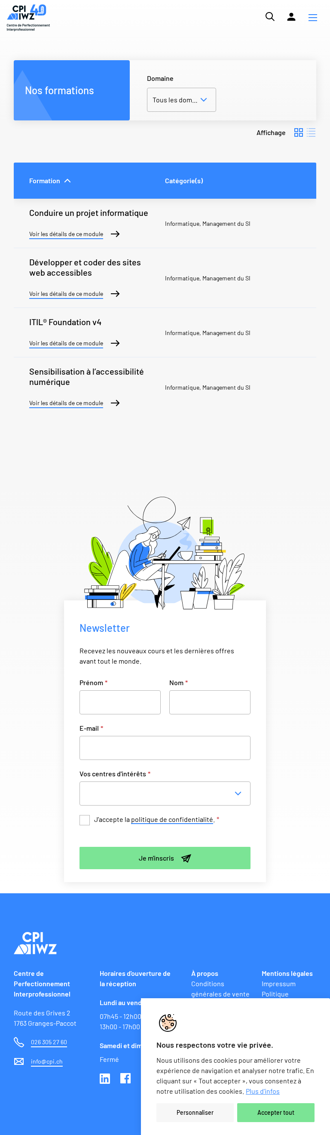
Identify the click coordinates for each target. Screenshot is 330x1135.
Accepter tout (275, 1112)
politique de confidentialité (172, 819)
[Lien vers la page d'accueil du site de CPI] (28, 18)
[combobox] (167, 793)
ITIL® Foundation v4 (65, 322)
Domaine (160, 78)
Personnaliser (195, 1112)
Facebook (126, 1079)
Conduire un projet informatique (88, 212)
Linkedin (106, 1079)
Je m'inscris (156, 858)
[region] (235, 1066)
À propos (204, 973)
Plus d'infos (263, 1091)
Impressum (279, 983)
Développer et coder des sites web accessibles (85, 267)
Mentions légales (287, 973)
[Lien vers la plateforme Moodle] (291, 17)
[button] (313, 18)
